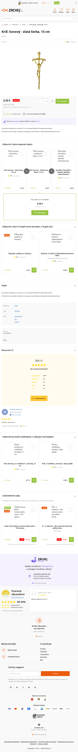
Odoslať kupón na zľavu (39, 402)
